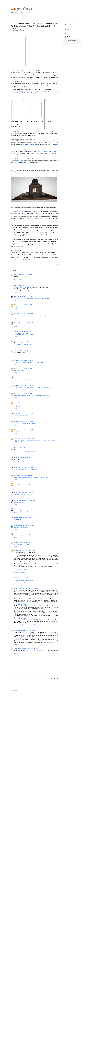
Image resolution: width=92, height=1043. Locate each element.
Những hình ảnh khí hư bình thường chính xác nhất (25, 451)
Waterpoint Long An (28, 650)
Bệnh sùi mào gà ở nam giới (49, 642)
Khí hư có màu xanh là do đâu (20, 415)
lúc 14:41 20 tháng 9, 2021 (32, 525)
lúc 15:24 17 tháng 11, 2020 (26, 274)
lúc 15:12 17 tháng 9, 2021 (29, 500)
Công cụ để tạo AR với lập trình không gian (23, 287)
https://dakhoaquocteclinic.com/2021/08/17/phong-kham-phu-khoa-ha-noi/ (31, 395)
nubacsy (16, 542)
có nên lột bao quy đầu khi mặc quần (22, 544)
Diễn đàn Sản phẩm (72, 42)
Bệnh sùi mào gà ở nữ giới (28, 636)
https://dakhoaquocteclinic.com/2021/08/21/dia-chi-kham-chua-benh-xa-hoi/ (32, 387)
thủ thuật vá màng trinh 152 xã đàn (22, 624)
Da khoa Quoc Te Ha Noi (20, 517)
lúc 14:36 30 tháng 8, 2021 (27, 368)
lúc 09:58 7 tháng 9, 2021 (25, 457)
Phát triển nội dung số (19, 296)
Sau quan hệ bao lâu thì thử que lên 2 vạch (23, 344)
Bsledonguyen (17, 304)
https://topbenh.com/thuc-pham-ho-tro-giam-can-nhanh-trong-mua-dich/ (31, 477)
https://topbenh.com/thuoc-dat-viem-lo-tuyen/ (25, 423)
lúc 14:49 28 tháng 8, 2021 (27, 322)
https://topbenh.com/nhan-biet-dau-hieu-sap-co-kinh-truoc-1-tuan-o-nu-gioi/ (31, 486)
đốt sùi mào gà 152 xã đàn (20, 618)
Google (71, 690)
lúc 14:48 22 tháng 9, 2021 (27, 534)
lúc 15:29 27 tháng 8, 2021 (27, 313)
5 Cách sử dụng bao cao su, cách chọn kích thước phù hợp (27, 379)
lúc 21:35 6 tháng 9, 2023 (37, 648)
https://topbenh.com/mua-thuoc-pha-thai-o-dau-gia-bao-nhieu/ (28, 362)
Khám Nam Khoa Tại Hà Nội (20, 550)
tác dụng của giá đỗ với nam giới (21, 511)
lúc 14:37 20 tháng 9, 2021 (32, 517)
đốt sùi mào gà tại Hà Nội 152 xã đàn (22, 638)
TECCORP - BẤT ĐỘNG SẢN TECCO (22, 648)
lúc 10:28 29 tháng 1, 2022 (33, 588)
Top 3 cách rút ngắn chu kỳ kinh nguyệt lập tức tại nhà (26, 334)
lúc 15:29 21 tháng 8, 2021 (27, 304)
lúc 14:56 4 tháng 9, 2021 (27, 421)
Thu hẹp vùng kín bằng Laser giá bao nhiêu (23, 580)
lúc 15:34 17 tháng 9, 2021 (29, 509)
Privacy (75, 690)
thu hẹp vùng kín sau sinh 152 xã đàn (40, 624)
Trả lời (15, 281)
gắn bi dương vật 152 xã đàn (20, 610)
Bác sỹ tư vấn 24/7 (18, 438)
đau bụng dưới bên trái (19, 502)
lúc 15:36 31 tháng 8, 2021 (27, 393)
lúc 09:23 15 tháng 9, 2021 (27, 492)
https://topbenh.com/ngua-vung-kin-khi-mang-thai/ (26, 431)
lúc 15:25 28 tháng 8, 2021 (25, 341)
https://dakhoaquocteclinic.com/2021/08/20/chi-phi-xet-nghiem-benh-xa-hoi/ (32, 298)
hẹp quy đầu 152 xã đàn (19, 494)
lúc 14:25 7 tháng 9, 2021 (27, 467)
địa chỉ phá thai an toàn (19, 406)
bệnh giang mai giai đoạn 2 (20, 370)
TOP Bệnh (16, 331)
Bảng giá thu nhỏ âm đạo (20, 572)
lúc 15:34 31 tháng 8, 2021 (27, 385)
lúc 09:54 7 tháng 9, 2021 (25, 447)
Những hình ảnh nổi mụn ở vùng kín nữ (22, 354)
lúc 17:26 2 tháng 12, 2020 (27, 285)
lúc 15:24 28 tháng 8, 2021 (25, 331)
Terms (80, 690)
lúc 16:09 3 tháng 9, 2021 (27, 413)
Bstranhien (16, 447)
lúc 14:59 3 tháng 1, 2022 (33, 550)
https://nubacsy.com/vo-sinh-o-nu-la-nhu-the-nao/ (25, 469)
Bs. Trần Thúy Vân (18, 500)
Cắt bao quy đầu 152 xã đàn (20, 604)
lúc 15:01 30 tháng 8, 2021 (27, 377)
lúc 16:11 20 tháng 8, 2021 (31, 296)
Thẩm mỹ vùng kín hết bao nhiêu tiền (22, 575)
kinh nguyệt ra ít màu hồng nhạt (21, 324)
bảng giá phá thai (18, 519)
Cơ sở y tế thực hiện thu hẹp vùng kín (22, 577)
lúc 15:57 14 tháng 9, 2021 (27, 475)
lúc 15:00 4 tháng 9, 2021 (27, 429)
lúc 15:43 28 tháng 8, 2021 (27, 360)
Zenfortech (17, 274)
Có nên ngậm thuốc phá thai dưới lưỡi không (24, 461)
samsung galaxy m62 (21, 279)
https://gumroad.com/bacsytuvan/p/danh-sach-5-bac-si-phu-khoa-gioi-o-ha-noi (32, 315)
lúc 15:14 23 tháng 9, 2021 (24, 542)
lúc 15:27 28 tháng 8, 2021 (25, 350)
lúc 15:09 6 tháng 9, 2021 (28, 438)
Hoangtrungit (17, 285)
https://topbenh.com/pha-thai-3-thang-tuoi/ (24, 306)
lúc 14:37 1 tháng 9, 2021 (27, 402)
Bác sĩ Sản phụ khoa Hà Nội (20, 630)
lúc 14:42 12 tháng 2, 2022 (33, 630)
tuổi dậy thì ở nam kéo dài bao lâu (21, 527)
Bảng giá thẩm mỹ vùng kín (20, 569)
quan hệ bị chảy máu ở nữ (20, 536)
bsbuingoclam (17, 322)
